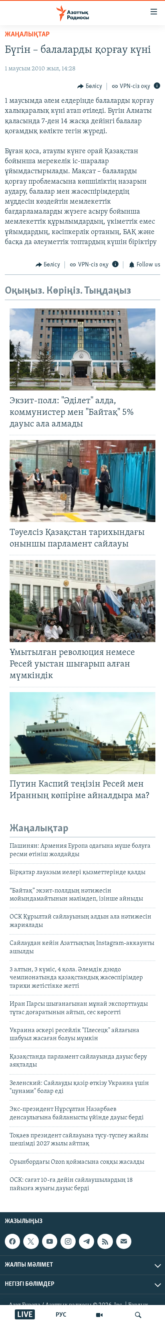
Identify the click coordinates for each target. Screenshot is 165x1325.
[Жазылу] (123, 1241)
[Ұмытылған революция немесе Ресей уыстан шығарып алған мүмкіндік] (82, 601)
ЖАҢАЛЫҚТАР (27, 34)
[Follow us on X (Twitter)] (30, 1241)
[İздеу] (138, 1315)
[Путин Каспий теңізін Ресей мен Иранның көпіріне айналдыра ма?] (82, 733)
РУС (61, 1315)
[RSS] (105, 1241)
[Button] (89, 86)
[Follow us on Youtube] (49, 1241)
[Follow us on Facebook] (12, 1241)
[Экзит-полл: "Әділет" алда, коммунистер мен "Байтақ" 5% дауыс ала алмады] (82, 349)
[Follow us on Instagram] (68, 1241)
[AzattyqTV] (99, 1315)
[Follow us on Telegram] (86, 1241)
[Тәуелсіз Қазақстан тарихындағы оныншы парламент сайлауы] (82, 481)
